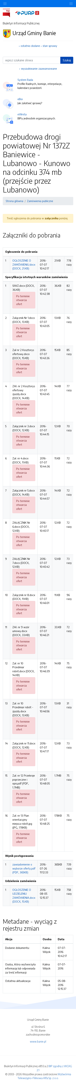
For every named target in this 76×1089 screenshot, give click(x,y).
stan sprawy (50, 45)
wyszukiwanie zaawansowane (39, 68)
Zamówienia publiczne (40, 201)
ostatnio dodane (30, 45)
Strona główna (14, 201)
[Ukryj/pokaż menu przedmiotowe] (5, 3)
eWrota (22, 114)
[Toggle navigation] (71, 3)
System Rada (25, 79)
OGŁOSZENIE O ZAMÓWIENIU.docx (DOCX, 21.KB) (23, 264)
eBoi (20, 99)
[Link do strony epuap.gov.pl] (27, 12)
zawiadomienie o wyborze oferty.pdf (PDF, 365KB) (23, 868)
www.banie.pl (38, 1041)
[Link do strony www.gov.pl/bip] (8, 12)
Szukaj (67, 60)
